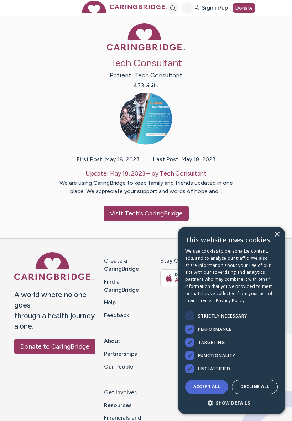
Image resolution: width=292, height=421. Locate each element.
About (112, 341)
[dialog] (231, 320)
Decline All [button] (254, 387)
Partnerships (120, 353)
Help (110, 302)
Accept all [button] (206, 387)
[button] (231, 403)
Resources (118, 405)
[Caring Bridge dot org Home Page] (124, 10)
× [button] (277, 234)
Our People (118, 366)
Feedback (116, 315)
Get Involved (121, 392)
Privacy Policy (230, 301)
